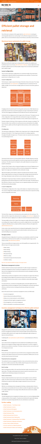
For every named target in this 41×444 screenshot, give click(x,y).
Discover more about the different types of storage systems (14, 262)
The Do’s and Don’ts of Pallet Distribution (12, 425)
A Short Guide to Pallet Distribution (11, 423)
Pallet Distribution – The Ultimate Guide (12, 405)
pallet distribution (27, 34)
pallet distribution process (7, 225)
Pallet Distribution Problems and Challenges (13, 427)
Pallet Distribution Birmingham (10, 409)
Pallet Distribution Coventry (10, 407)
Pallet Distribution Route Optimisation (12, 417)
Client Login (37, 1)
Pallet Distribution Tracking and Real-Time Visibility (14, 419)
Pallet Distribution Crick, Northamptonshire (13, 411)
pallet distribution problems (14, 240)
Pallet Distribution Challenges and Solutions (13, 421)
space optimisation (14, 83)
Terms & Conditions (23, 438)
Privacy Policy (17, 438)
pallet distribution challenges (21, 64)
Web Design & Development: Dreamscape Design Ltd (20, 441)
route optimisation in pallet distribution (16, 337)
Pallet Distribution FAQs (9, 413)
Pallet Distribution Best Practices (11, 415)
